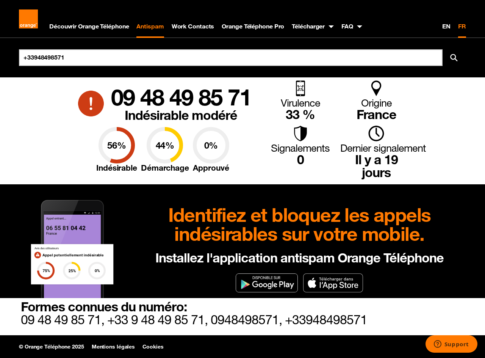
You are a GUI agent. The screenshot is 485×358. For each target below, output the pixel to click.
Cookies (152, 347)
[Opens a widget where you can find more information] (451, 344)
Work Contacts (193, 26)
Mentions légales (113, 347)
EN (446, 26)
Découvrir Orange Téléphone (89, 26)
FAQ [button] (347, 26)
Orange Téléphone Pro (253, 26)
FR (462, 26)
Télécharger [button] (308, 26)
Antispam (150, 26)
